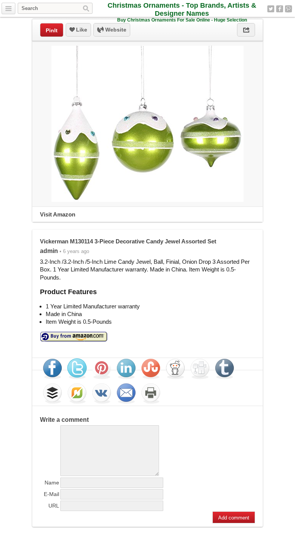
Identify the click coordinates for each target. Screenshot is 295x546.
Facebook (279, 9)
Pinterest (288, 9)
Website (115, 30)
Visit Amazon (57, 214)
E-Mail (51, 494)
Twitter (271, 9)
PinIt (52, 30)
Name (52, 482)
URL (53, 506)
